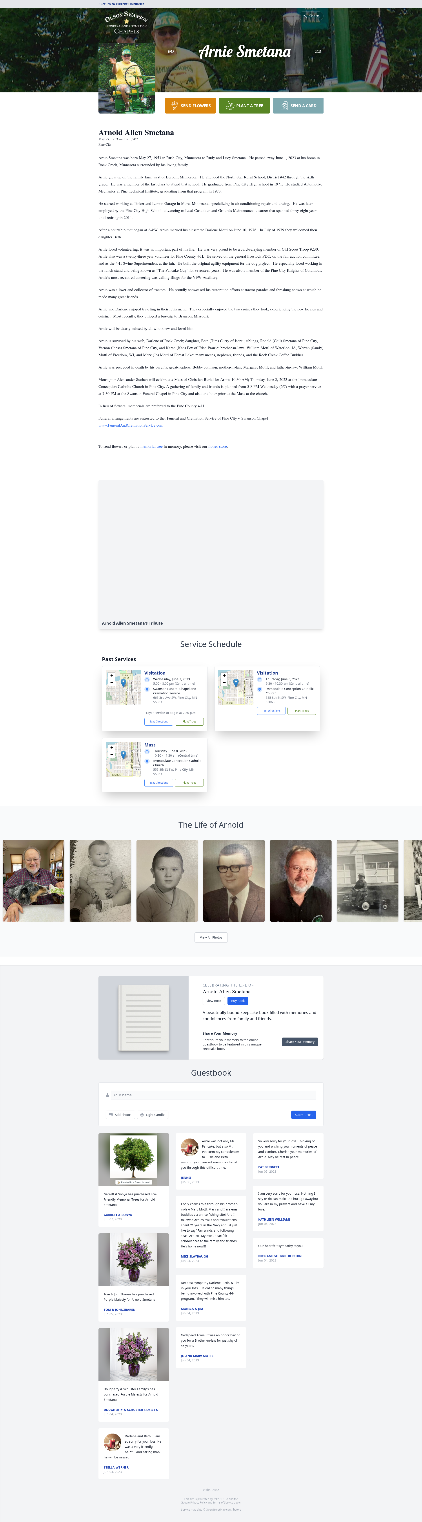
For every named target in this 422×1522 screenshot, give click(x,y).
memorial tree (151, 446)
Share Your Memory (300, 1042)
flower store (217, 446)
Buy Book (238, 1001)
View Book (213, 1001)
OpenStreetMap (216, 1509)
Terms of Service (223, 1502)
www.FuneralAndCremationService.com (130, 425)
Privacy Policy (198, 1502)
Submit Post (304, 1115)
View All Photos (211, 937)
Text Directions (159, 721)
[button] (123, 683)
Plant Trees (189, 721)
